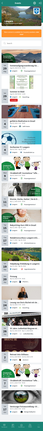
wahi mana (26, 126)
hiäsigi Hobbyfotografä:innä (33, 412)
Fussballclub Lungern (31, 152)
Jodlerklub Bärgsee (29, 334)
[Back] (2, 3)
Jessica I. (26, 360)
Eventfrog (26, 97)
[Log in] (40, 3)
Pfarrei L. (26, 282)
